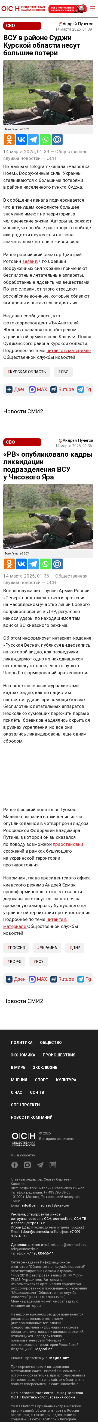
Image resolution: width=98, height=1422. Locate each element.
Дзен (20, 389)
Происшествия (59, 1055)
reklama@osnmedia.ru (68, 1245)
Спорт (41, 1080)
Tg (88, 389)
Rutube (66, 389)
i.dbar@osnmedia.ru (37, 1232)
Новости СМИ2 (23, 411)
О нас (16, 1092)
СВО (65, 372)
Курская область (28, 372)
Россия (17, 948)
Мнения (19, 1080)
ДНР (76, 948)
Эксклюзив (45, 1067)
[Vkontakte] (21, 139)
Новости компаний (32, 1117)
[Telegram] (33, 139)
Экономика (23, 1055)
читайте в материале (69, 350)
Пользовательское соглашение (37, 1393)
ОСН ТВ (37, 1092)
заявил (29, 261)
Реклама (20, 756)
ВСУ (40, 961)
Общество (51, 1042)
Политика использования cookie (47, 1397)
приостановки (68, 844)
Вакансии (61, 1205)
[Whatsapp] (45, 139)
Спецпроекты (25, 1105)
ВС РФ (15, 961)
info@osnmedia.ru (36, 1205)
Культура (66, 1080)
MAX (42, 389)
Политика (21, 1042)
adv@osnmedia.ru (25, 1249)
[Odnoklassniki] (9, 139)
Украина (48, 948)
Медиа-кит (59, 1358)
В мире (18, 1067)
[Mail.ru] (57, 139)
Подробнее (43, 1349)
